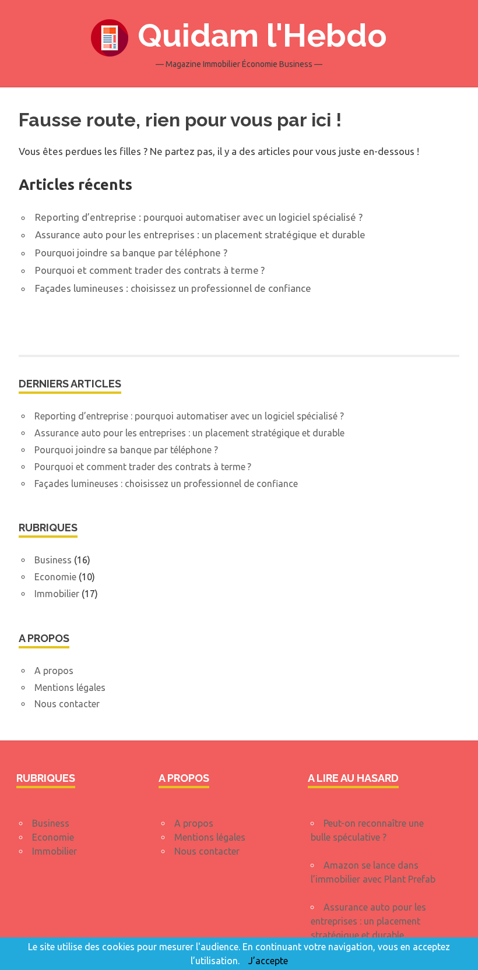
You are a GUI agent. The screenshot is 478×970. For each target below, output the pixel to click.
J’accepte (268, 960)
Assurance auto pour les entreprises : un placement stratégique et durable (200, 234)
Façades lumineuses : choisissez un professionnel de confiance (173, 288)
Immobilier (56, 593)
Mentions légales (70, 687)
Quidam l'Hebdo (262, 35)
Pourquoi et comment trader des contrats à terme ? (150, 270)
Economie (55, 577)
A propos (53, 670)
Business (53, 560)
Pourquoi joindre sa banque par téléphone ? (131, 252)
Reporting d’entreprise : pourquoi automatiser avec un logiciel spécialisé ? (199, 217)
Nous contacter (67, 704)
